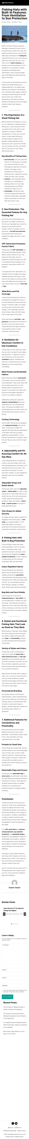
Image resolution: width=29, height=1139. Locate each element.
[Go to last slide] (4, 914)
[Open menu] (26, 3)
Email (4, 977)
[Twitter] (13, 1123)
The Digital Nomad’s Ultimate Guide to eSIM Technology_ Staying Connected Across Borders (15, 1025)
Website (4, 985)
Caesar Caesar (6, 22)
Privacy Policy (21, 1130)
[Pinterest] (16, 1123)
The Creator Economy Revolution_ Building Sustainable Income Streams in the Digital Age (14, 1016)
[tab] (11, 923)
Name (4, 970)
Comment (5, 945)
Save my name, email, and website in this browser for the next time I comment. (15, 991)
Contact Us (17, 1127)
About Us (10, 1127)
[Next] (25, 914)
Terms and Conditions (9, 1130)
